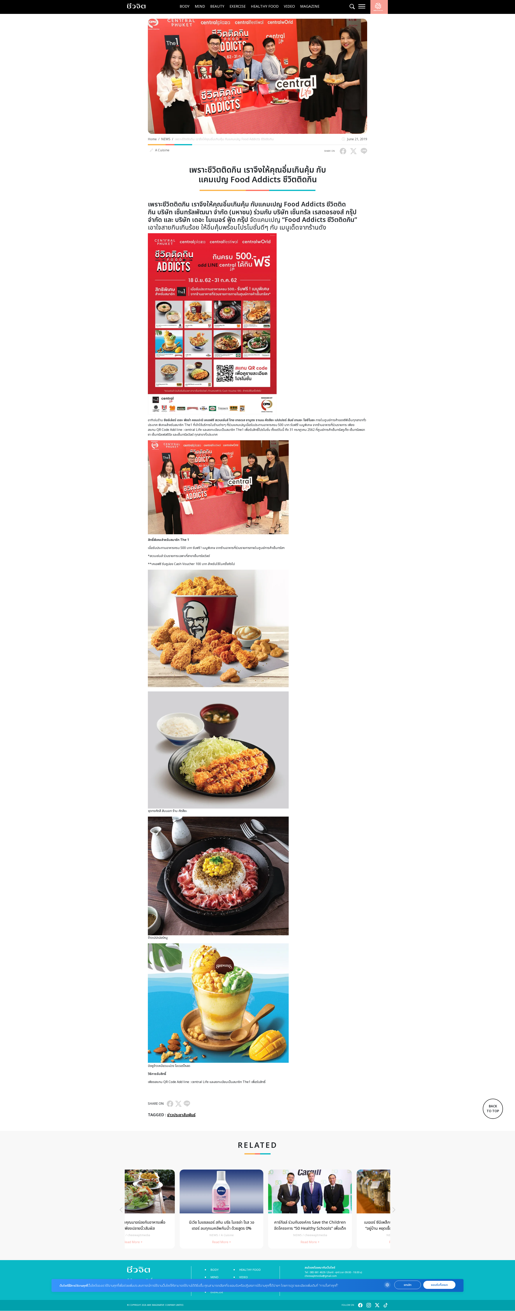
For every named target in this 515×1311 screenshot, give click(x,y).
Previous (121, 1210)
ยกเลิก (407, 1285)
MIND (200, 6)
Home (152, 139)
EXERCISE (238, 6)
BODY (185, 6)
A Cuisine (162, 150)
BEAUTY (217, 6)
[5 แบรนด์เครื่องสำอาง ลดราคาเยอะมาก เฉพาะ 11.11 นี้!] (257, 1209)
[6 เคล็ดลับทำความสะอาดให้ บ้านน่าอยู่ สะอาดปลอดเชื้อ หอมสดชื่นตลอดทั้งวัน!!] (169, 1209)
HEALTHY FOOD (265, 6)
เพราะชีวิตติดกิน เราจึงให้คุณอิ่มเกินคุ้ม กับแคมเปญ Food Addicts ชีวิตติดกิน (224, 139)
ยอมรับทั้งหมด (439, 1285)
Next (394, 1210)
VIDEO (289, 6)
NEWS (165, 139)
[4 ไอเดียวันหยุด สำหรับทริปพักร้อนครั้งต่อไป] (346, 1209)
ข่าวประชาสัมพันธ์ (181, 1115)
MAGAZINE (309, 6)
